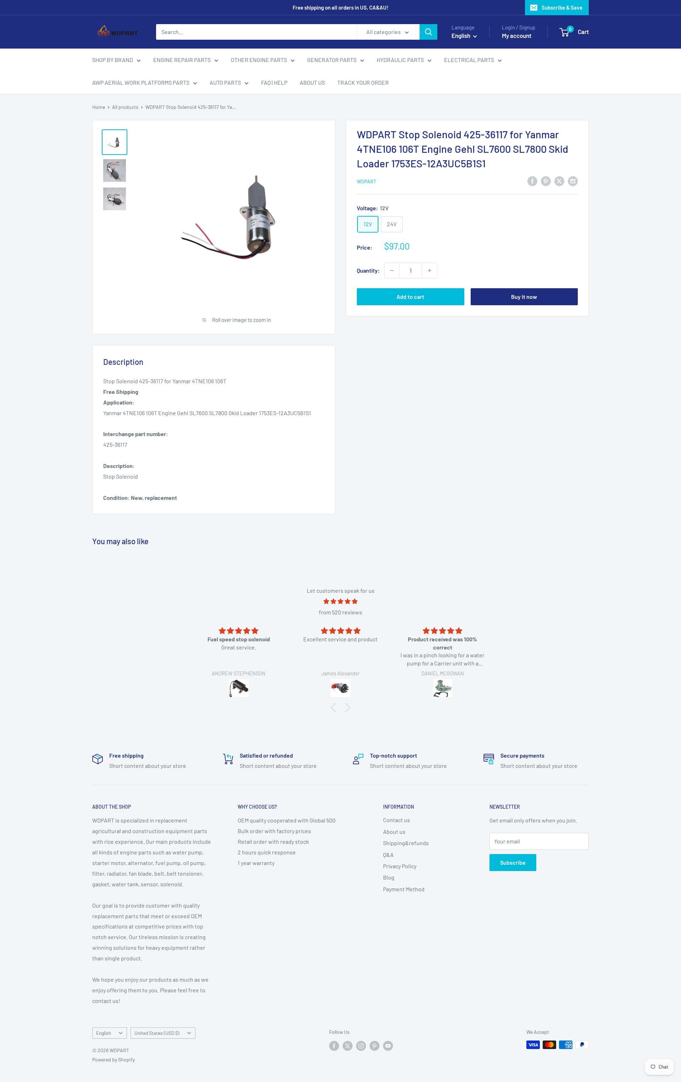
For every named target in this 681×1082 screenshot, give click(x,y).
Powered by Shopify (113, 1059)
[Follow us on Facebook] (334, 1045)
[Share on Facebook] (532, 180)
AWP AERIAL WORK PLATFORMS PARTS (140, 82)
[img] (340, 601)
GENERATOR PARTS (331, 59)
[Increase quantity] (429, 270)
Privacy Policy (399, 866)
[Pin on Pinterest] (546, 180)
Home (98, 107)
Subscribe (513, 862)
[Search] (428, 32)
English (103, 1033)
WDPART (366, 181)
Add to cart (410, 296)
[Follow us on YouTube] (388, 1045)
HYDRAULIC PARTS (400, 59)
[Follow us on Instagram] (361, 1045)
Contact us (396, 819)
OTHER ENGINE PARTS (259, 59)
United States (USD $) (156, 1033)
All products (125, 107)
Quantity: (368, 270)
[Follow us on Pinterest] (375, 1045)
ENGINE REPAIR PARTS (182, 59)
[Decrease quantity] (391, 270)
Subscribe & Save (562, 7)
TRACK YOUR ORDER (363, 82)
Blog (388, 877)
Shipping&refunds (406, 843)
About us (394, 831)
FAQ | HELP (274, 82)
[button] (335, 707)
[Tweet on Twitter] (559, 180)
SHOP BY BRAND (112, 59)
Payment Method (404, 889)
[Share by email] (573, 180)
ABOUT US (312, 82)
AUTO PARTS (225, 82)
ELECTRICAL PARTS (469, 59)
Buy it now (524, 296)
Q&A (388, 854)
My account (516, 35)
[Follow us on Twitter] (348, 1045)
